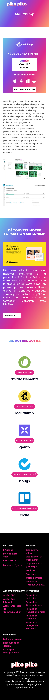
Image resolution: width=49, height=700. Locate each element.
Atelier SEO (9, 595)
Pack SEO (31, 570)
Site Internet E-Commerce (34, 558)
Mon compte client (10, 555)
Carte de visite (34, 577)
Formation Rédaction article (35, 610)
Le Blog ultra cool (12, 639)
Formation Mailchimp (31, 597)
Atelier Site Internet (9, 601)
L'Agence (8, 550)
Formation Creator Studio (34, 604)
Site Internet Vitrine (32, 552)
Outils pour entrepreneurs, (11, 651)
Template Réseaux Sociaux (35, 583)
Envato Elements (24, 379)
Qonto (24, 447)
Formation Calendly (31, 617)
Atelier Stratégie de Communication (12, 609)
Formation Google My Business (32, 625)
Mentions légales (12, 565)
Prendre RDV (10, 560)
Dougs (24, 481)
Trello (24, 515)
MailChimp (24, 413)
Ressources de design (11, 644)
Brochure (31, 574)
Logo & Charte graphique (34, 565)
